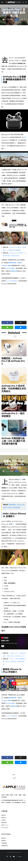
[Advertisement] (14, 41)
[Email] (21, 322)
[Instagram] (10, 856)
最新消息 (16, 19)
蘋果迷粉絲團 (12, 263)
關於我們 (3, 838)
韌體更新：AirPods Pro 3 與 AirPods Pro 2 (13, 361)
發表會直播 (4, 843)
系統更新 (3, 820)
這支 (24, 137)
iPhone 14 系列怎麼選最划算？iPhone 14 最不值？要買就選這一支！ (14, 661)
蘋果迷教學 (4, 822)
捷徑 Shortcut (4, 825)
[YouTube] (14, 856)
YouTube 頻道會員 (11, 281)
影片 (13, 524)
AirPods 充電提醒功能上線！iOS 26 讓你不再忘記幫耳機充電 (13, 441)
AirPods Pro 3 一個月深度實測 (13, 415)
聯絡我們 (3, 840)
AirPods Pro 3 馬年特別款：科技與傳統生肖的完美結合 (13, 389)
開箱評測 (3, 817)
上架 (21, 479)
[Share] (7, 322)
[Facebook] (7, 856)
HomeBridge (4, 827)
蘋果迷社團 (14, 271)
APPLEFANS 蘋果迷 (9, 19)
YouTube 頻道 (10, 268)
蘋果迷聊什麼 (4, 845)
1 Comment (14, 21)
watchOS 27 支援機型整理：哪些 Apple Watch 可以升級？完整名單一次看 (18, 226)
